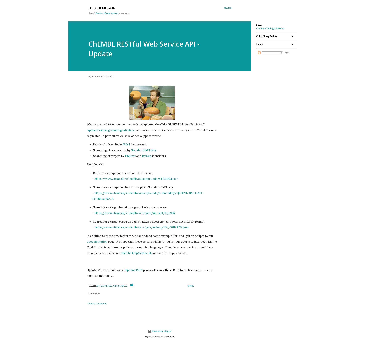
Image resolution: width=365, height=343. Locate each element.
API (98, 285)
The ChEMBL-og (101, 8)
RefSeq (146, 156)
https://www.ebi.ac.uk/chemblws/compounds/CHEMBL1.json (136, 178)
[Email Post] (131, 285)
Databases (106, 285)
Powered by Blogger (161, 331)
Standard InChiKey (144, 150)
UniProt (130, 156)
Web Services (120, 285)
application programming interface (111, 130)
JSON (126, 144)
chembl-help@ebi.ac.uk (136, 253)
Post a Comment (97, 303)
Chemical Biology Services (106, 13)
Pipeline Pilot (133, 270)
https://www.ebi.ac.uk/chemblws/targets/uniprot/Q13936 (134, 213)
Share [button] (191, 285)
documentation (97, 241)
